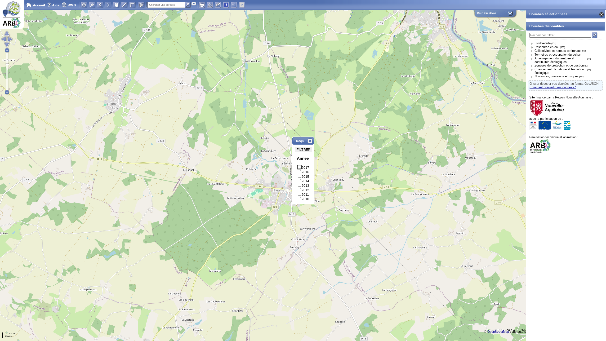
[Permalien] (218, 5)
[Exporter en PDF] (210, 5)
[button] (310, 140)
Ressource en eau (547, 47)
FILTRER (303, 149)
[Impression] (202, 5)
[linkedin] (242, 5)
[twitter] (234, 5)
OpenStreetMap (498, 331)
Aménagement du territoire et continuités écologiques (554, 60)
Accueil (39, 5)
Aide (53, 5)
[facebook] (226, 5)
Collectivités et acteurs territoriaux (558, 51)
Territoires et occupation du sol (556, 54)
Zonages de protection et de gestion (559, 65)
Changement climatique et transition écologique (559, 71)
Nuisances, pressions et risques (557, 76)
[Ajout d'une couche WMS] (141, 5)
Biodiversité (543, 43)
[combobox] (193, 4)
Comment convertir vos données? (553, 87)
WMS (72, 5)
